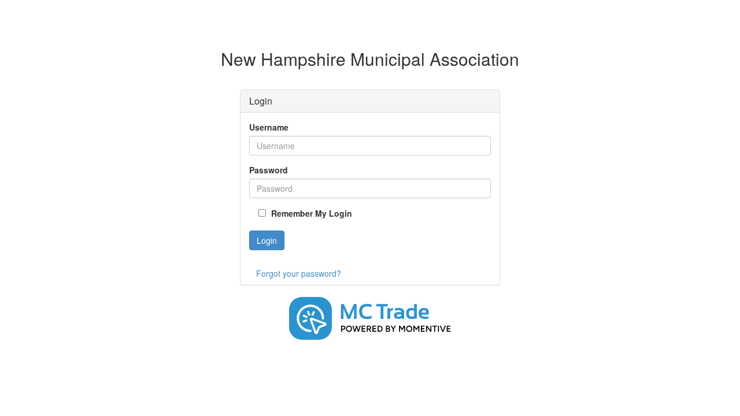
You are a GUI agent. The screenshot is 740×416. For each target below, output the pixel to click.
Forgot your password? (298, 273)
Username (268, 127)
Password (268, 170)
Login (267, 240)
